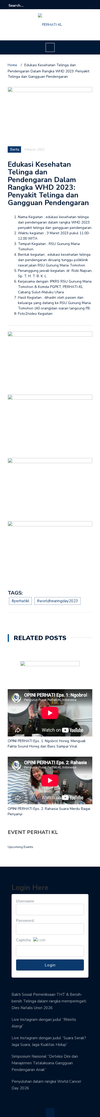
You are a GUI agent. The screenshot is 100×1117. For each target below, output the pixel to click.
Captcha (23, 940)
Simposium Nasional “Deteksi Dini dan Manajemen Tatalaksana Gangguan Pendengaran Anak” (45, 1063)
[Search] (89, 5)
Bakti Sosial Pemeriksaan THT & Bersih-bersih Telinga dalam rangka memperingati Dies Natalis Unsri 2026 (49, 1001)
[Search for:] (24, 5)
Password (25, 920)
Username (25, 901)
